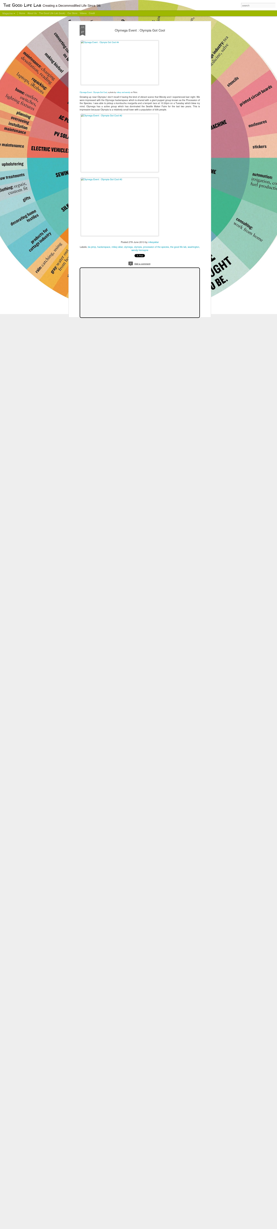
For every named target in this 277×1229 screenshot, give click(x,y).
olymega (128, 246)
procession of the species (156, 246)
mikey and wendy (123, 92)
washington (193, 246)
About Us (32, 13)
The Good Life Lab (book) (52, 13)
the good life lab (178, 246)
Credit (92, 13)
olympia (138, 246)
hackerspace (103, 246)
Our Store (72, 13)
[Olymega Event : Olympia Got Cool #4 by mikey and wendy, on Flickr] (120, 42)
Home (22, 13)
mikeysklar (153, 242)
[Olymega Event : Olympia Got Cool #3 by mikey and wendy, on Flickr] (120, 179)
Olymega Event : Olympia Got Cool (140, 30)
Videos (83, 13)
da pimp (92, 246)
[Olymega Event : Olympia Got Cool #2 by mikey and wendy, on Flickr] (120, 115)
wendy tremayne (139, 250)
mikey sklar (117, 246)
